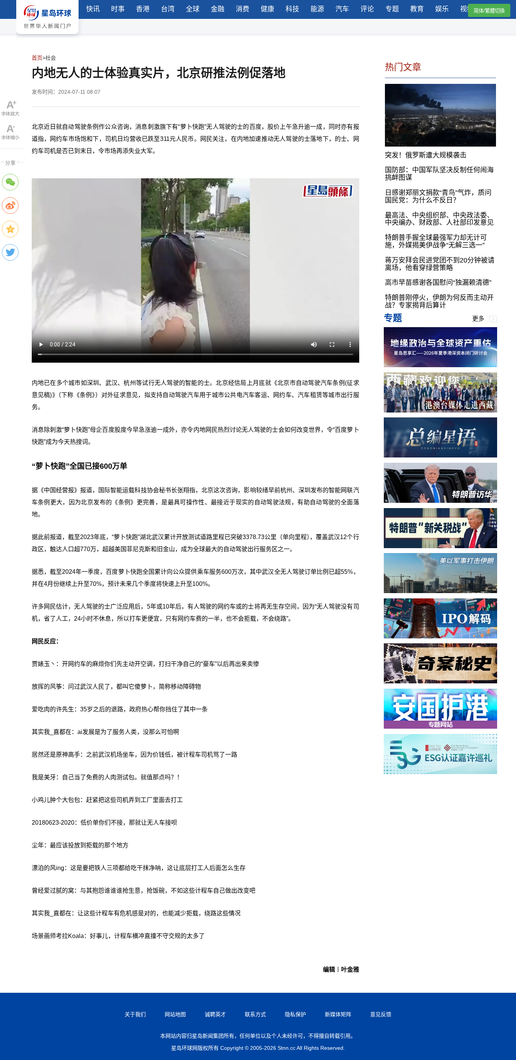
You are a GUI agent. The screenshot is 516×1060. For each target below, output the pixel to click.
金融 (217, 9)
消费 (242, 9)
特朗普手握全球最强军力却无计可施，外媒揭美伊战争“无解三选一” (436, 241)
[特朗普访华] (440, 501)
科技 (292, 9)
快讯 (93, 9)
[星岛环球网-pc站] (47, 35)
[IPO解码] (440, 636)
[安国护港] (440, 726)
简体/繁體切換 (489, 11)
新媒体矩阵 (338, 1014)
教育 (417, 9)
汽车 (342, 9)
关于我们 (135, 1014)
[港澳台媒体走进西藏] (440, 410)
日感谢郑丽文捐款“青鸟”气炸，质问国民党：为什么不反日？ (438, 196)
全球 (192, 9)
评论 (367, 9)
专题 (392, 9)
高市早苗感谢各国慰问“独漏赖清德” (438, 282)
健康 (267, 9)
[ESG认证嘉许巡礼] (440, 772)
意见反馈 (380, 1014)
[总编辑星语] (440, 455)
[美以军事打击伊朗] (440, 591)
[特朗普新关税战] (440, 546)
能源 (317, 9)
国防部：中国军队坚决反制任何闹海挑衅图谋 (439, 173)
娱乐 (442, 9)
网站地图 (175, 1014)
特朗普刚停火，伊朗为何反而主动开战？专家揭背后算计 (439, 301)
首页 (37, 58)
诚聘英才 (215, 1014)
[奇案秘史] (440, 681)
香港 (143, 9)
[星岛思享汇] (440, 365)
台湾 (168, 9)
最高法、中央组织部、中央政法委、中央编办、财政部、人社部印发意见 (439, 218)
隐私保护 (295, 1014)
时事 (118, 9)
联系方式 (255, 1014)
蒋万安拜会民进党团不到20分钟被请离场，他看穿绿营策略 (439, 264)
